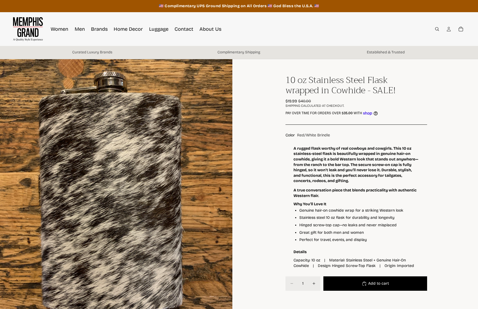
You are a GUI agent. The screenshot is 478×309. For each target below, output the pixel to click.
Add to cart (378, 283)
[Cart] (461, 29)
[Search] (437, 29)
